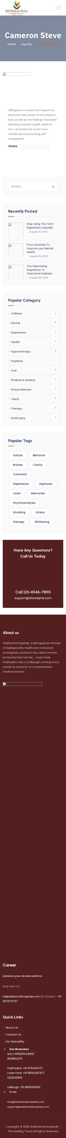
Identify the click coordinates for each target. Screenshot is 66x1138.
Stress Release (21, 389)
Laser (17, 493)
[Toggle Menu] (58, 8)
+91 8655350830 (29, 1087)
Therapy (16, 408)
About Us (12, 1027)
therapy (18, 522)
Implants (17, 361)
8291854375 (14, 1058)
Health (15, 342)
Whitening (42, 522)
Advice (18, 455)
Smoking (19, 512)
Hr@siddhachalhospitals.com (21, 996)
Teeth (15, 399)
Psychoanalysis (24, 503)
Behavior (39, 455)
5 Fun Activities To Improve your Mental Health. (40, 248)
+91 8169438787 (32, 1073)
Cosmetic (20, 474)
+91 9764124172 (32, 1068)
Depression (18, 332)
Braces (18, 465)
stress (40, 512)
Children (16, 313)
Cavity (38, 465)
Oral (13, 370)
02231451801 (14, 1078)
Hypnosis (45, 484)
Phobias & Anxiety (23, 380)
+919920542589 (23, 1054)
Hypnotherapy (20, 351)
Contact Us (13, 1034)
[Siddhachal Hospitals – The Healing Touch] (17, 8)
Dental (15, 323)
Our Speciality (15, 1041)
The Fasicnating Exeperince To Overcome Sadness (39, 269)
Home (12, 44)
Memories (38, 493)
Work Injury (18, 418)
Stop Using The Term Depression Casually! (40, 225)
